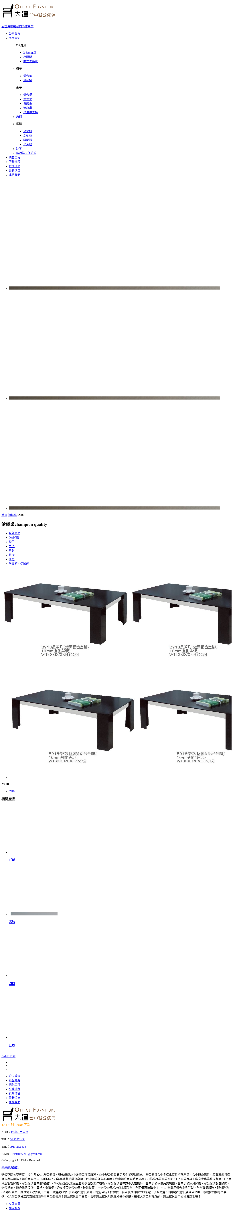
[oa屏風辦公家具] (28, 16)
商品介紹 (14, 38)
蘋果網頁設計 (10, 1167)
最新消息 (14, 170)
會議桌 (27, 103)
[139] (33, 1037)
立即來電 (14, 1203)
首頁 (4, 515)
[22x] (33, 913)
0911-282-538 (18, 1146)
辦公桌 (27, 94)
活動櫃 (27, 135)
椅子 (12, 541)
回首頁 (5, 26)
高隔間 (27, 56)
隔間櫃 (27, 139)
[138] (33, 852)
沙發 (19, 148)
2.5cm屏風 (29, 52)
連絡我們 (14, 174)
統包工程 (14, 157)
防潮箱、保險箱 (26, 153)
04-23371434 (17, 1139)
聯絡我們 (16, 26)
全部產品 (14, 533)
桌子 (12, 546)
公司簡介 (14, 33)
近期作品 (14, 166)
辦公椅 (27, 75)
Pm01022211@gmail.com (27, 1153)
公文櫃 (27, 131)
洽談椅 (27, 80)
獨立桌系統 (30, 61)
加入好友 (14, 1208)
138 (12, 860)
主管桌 (27, 99)
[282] (33, 975)
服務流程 (14, 161)
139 (12, 1045)
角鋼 (19, 116)
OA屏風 (14, 537)
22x (12, 921)
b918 (12, 791)
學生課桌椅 (30, 112)
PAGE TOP (8, 1056)
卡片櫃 (27, 144)
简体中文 (27, 26)
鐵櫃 (12, 555)
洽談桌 (27, 107)
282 (12, 983)
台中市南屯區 (19, 1132)
